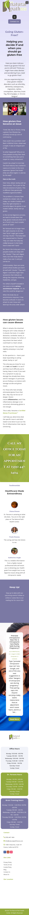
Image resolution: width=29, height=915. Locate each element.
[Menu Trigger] (27, 2)
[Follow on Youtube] (8, 852)
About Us (6, 874)
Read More (14, 719)
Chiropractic (14, 656)
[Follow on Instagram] (11, 852)
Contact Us (14, 21)
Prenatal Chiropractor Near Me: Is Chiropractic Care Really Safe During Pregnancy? (14, 642)
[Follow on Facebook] (5, 852)
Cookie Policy (8, 867)
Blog (5, 870)
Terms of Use (8, 865)
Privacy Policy (8, 862)
